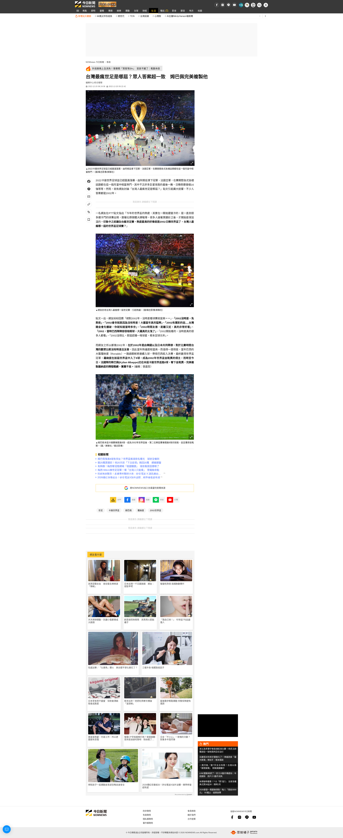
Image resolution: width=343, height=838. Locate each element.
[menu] (77, 10)
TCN (132, 16)
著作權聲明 (148, 823)
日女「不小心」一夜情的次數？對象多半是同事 (175, 738)
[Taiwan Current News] (241, 5)
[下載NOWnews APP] (253, 5)
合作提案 (192, 819)
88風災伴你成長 (104, 16)
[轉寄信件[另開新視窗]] (89, 197)
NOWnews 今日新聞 (95, 62)
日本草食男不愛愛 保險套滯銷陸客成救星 (103, 702)
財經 (145, 10)
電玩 (162, 10)
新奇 (109, 62)
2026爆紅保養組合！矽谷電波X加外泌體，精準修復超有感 (166, 786)
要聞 (102, 10)
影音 (174, 10)
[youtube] (234, 5)
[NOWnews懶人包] (247, 5)
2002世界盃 (155, 510)
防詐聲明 (147, 811)
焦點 (85, 10)
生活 (153, 10)
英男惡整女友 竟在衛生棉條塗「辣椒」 (103, 585)
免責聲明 (147, 815)
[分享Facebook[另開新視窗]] (89, 181)
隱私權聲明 (148, 819)
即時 (93, 10)
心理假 (158, 16)
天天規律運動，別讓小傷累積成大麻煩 (103, 621)
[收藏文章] (89, 219)
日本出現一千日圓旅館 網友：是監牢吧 (139, 585)
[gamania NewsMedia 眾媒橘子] (243, 833)
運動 (127, 10)
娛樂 (119, 10)
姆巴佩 (128, 510)
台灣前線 (144, 16)
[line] (228, 5)
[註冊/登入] (266, 5)
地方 (191, 10)
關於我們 (192, 815)
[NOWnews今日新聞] (85, 4)
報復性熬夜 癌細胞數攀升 (172, 584)
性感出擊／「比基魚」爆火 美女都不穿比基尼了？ (112, 667)
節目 (183, 10)
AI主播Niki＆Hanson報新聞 (180, 16)
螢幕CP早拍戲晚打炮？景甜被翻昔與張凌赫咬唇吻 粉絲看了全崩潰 (139, 738)
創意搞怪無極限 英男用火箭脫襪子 (139, 621)
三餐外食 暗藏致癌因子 (153, 667)
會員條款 (192, 811)
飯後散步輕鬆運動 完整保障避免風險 (175, 702)
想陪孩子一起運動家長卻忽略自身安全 (106, 785)
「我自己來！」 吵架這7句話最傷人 (175, 621)
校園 (200, 10)
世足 (100, 510)
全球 (136, 10)
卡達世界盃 (114, 510)
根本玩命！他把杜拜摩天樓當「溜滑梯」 (138, 702)
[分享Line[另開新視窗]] (89, 189)
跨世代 (121, 16)
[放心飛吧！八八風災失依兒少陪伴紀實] (107, 4)
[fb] (217, 5)
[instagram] (222, 5)
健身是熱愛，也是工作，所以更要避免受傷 (103, 738)
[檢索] (259, 5)
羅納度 (141, 510)
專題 (110, 10)
